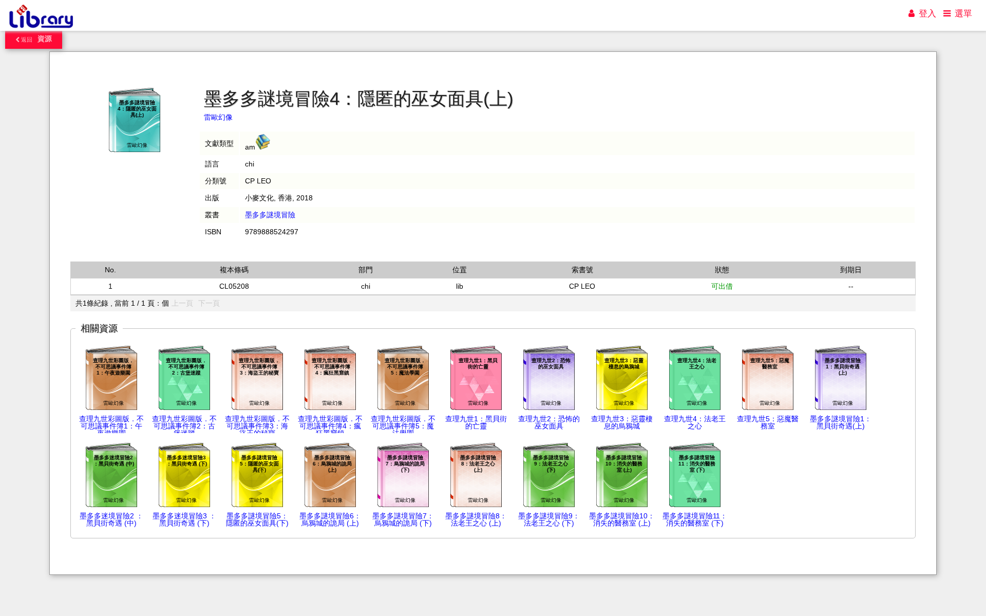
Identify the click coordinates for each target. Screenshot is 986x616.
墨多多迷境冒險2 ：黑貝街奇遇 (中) (111, 519)
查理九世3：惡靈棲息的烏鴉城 (622, 422)
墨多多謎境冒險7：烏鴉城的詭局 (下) (403, 519)
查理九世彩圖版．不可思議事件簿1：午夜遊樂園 (111, 426)
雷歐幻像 (218, 117)
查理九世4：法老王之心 (695, 422)
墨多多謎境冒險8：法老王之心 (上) (476, 519)
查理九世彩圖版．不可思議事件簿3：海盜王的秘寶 (257, 426)
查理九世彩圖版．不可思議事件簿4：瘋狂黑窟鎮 (330, 426)
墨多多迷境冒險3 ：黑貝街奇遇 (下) (184, 519)
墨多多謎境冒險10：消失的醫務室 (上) (622, 519)
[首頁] (41, 28)
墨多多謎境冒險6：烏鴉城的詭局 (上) (330, 519)
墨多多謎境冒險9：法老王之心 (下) (549, 519)
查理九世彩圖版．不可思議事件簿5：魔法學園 (403, 426)
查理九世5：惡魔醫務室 (768, 422)
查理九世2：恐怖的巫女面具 (549, 422)
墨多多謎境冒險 (270, 215)
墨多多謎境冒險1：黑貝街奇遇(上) (840, 422)
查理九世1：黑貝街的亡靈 (476, 422)
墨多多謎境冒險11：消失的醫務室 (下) (694, 519)
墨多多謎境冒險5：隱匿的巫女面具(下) (257, 519)
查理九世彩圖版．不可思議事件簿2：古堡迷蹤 (184, 426)
